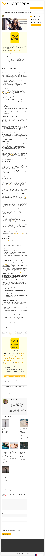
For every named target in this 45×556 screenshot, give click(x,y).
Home (11, 8)
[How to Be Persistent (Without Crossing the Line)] (24, 442)
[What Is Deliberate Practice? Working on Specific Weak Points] (5, 442)
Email (3, 520)
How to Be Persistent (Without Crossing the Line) (23, 453)
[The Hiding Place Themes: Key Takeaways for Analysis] (5, 420)
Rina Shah (5, 434)
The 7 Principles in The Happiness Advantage (24, 430)
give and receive (20, 324)
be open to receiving (16, 272)
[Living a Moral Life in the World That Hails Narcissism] (5, 466)
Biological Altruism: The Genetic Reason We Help (13, 453)
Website (3, 525)
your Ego (12, 154)
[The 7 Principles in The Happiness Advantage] (24, 420)
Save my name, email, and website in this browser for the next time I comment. (14, 531)
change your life (5, 92)
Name (3, 513)
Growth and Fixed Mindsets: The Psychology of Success (13, 387)
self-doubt (9, 184)
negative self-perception (16, 163)
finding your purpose (17, 220)
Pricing (15, 8)
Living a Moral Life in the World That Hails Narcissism (5, 477)
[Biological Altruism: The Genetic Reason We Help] (14, 442)
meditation (9, 240)
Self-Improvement (15, 381)
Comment (4, 497)
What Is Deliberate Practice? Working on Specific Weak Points (5, 454)
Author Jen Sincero (14, 74)
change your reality (7, 264)
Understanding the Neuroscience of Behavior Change (14, 393)
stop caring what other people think (13, 200)
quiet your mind (17, 240)
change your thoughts (21, 264)
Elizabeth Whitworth (23, 458)
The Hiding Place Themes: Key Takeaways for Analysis (5, 430)
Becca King (5, 459)
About (19, 8)
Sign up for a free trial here (15, 50)
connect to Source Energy (19, 233)
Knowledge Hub (25, 8)
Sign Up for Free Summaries (36, 8)
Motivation (9, 381)
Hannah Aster (12, 16)
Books (5, 381)
